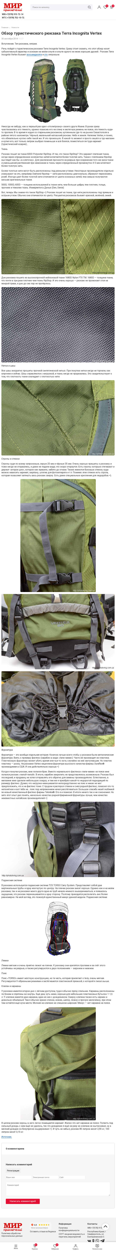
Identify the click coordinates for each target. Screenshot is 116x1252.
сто (46, 54)
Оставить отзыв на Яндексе (43, 1231)
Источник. (6, 1136)
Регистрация (13, 1171)
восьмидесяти (34, 54)
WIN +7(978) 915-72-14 (97, 1228)
